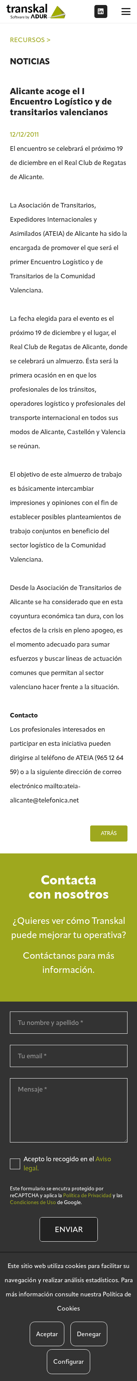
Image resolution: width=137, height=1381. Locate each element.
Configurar (68, 1361)
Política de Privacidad (87, 1195)
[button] (125, 11)
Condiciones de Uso (33, 1202)
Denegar (89, 1334)
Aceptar (47, 1334)
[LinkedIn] (100, 11)
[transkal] (36, 11)
